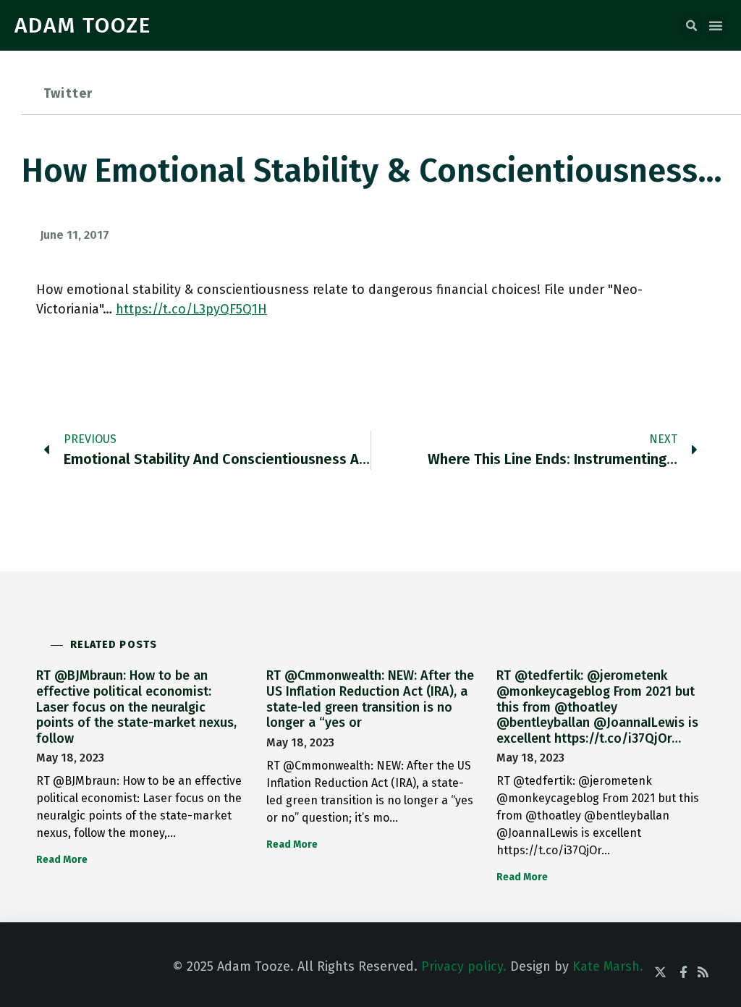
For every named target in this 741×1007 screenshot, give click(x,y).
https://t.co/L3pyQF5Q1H (191, 309)
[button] (691, 26)
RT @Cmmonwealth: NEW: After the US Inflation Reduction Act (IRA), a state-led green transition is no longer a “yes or (370, 698)
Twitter (68, 93)
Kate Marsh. (607, 966)
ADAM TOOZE (82, 25)
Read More (62, 860)
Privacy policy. (464, 966)
